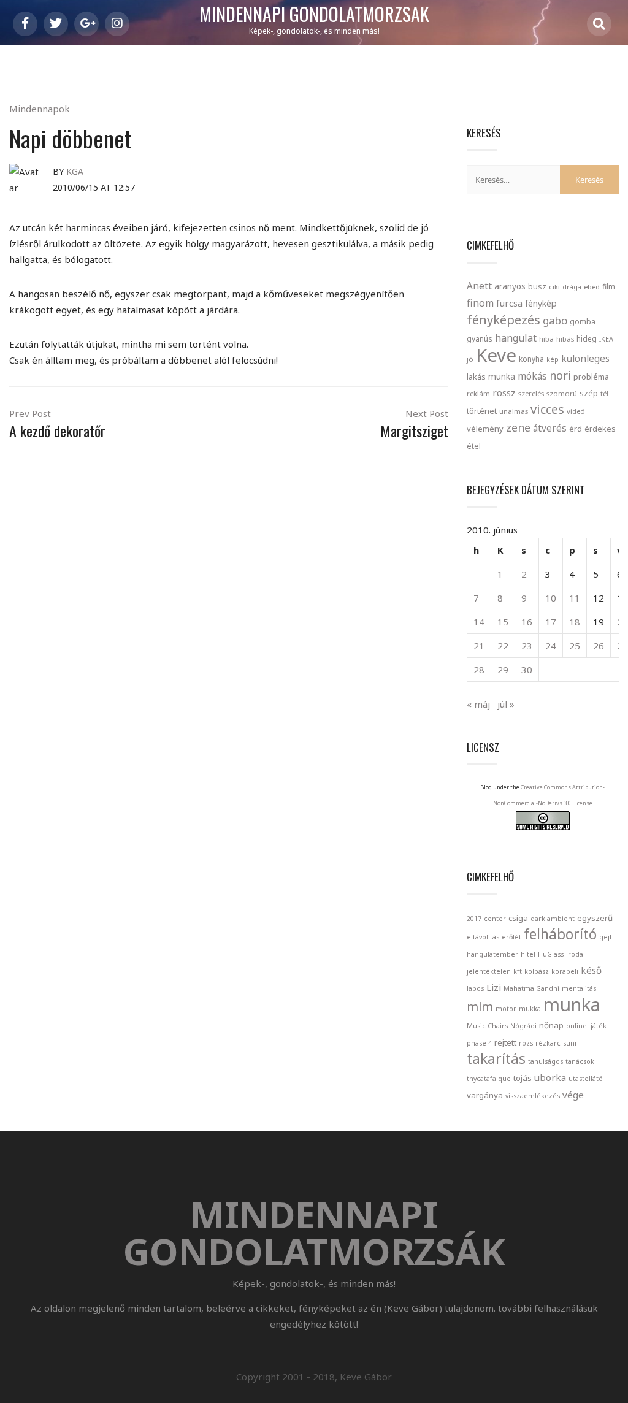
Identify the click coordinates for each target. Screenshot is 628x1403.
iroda (574, 954)
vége (573, 1094)
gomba (582, 321)
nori (560, 375)
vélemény (485, 428)
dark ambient (552, 918)
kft (517, 971)
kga (74, 171)
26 (598, 646)
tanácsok (579, 1061)
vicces (547, 409)
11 (574, 598)
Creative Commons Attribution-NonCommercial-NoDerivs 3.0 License (549, 795)
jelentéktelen (489, 971)
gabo (555, 320)
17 (550, 622)
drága (571, 286)
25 (574, 646)
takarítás (496, 1058)
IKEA (606, 338)
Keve (496, 355)
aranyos (510, 286)
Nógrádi (523, 1026)
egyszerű (595, 917)
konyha (531, 359)
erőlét (511, 937)
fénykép (541, 303)
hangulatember (492, 954)
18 (574, 622)
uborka (550, 1077)
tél (604, 393)
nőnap (551, 1025)
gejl (605, 937)
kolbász (536, 971)
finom (480, 303)
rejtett (505, 1042)
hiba (546, 338)
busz (537, 286)
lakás (476, 376)
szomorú (561, 393)
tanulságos (545, 1061)
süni (569, 1043)
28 (478, 669)
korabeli (564, 971)
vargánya (485, 1095)
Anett (479, 286)
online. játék (586, 1026)
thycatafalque (489, 1078)
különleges (585, 358)
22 (502, 646)
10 (550, 598)
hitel (528, 954)
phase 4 (479, 1043)
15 (502, 622)
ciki (554, 286)
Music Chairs (487, 1026)
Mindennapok (39, 108)
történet (482, 410)
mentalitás (579, 988)
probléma (591, 376)
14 (478, 622)
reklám (478, 393)
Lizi (493, 987)
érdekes (600, 429)
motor (506, 1008)
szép (589, 393)
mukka (530, 1008)
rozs (526, 1043)
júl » (506, 704)
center (495, 918)
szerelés (531, 393)
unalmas (513, 411)
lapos (475, 988)
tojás (522, 1078)
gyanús (479, 339)
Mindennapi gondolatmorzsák (314, 14)
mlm (480, 1006)
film (608, 286)
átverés (550, 428)
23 (526, 646)
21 (478, 646)
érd (575, 428)
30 (526, 669)
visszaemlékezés (532, 1095)
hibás (565, 338)
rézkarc (548, 1043)
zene (518, 427)
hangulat (516, 338)
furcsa (509, 303)
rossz (504, 392)
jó (470, 359)
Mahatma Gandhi (531, 988)
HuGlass (551, 954)
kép (552, 359)
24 (550, 646)
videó (576, 411)
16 (526, 622)
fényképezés (503, 319)
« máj (478, 704)
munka (501, 376)
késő (591, 970)
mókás (532, 376)
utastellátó (586, 1078)
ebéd (592, 286)
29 (502, 669)
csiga (518, 917)
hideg (586, 338)
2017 (474, 918)
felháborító (560, 934)
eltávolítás (483, 937)
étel (474, 446)
